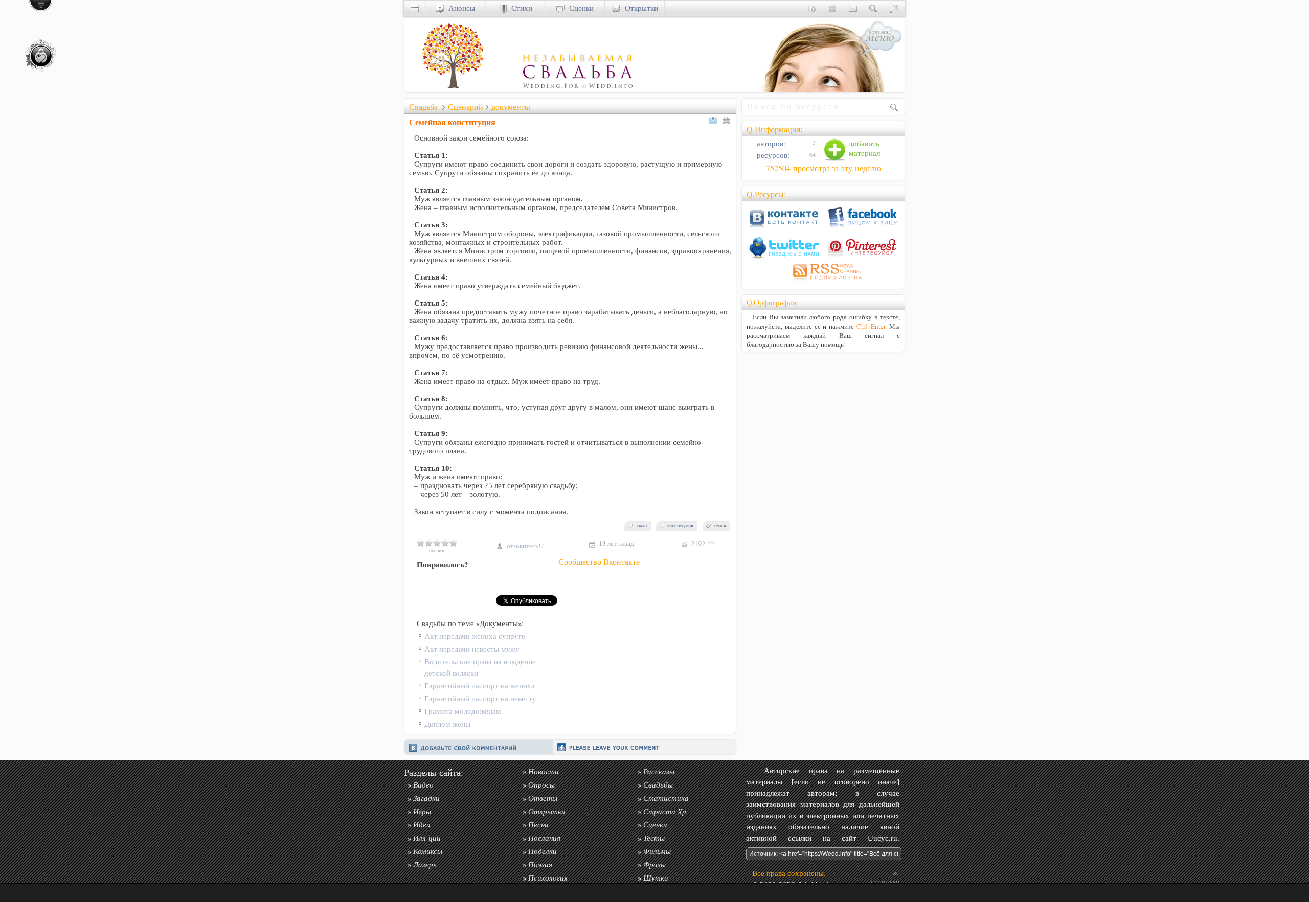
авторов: (770, 143)
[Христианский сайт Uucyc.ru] (415, 8)
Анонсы (459, 8)
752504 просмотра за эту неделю (823, 168)
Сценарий (465, 106)
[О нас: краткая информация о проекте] (812, 8)
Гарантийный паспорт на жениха (479, 685)
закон (641, 525)
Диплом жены (447, 724)
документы (510, 106)
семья (720, 525)
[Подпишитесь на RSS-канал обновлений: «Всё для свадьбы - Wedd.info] (823, 281)
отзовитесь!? (525, 545)
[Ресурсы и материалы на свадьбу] (519, 90)
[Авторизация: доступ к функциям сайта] (894, 8)
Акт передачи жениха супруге (474, 636)
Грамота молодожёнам (462, 711)
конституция (680, 525)
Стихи (519, 8)
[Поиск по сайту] (873, 8)
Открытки (639, 8)
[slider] (437, 543)
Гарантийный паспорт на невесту (480, 698)
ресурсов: (772, 155)
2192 (703, 543)
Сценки (579, 8)
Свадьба (423, 106)
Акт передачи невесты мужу (472, 649)
